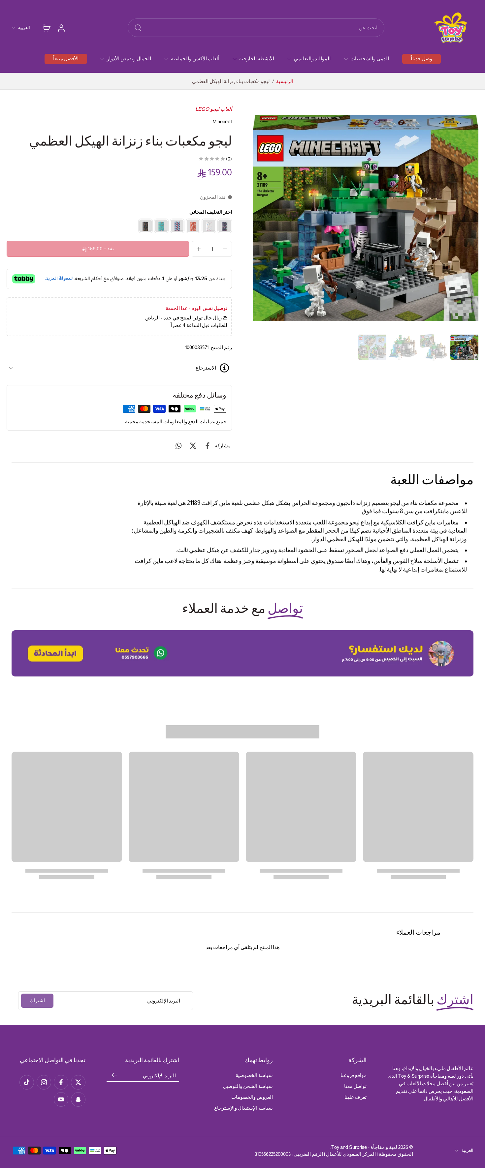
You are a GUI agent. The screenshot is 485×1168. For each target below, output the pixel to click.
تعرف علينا (355, 1097)
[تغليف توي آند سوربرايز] (208, 225)
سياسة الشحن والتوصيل (248, 1086)
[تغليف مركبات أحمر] (193, 225)
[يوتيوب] (61, 1099)
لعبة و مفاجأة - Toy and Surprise (364, 1147)
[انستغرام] (44, 1082)
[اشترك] (114, 1075)
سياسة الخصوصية (254, 1075)
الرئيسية (284, 81)
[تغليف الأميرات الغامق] (224, 225)
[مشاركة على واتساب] (178, 445)
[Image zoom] (365, 218)
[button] (98, 249)
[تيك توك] (26, 1082)
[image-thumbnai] (464, 347)
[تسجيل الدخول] (61, 27)
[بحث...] (138, 27)
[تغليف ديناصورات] (145, 225)
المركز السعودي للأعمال (351, 1154)
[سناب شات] (78, 1099)
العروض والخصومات (252, 1097)
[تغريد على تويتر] (193, 445)
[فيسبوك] (61, 1082)
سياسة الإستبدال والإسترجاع (243, 1108)
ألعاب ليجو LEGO (213, 109)
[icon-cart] (46, 27)
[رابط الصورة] (242, 653)
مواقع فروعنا (353, 1075)
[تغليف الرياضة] (161, 225)
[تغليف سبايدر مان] (177, 225)
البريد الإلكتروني (159, 1075)
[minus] (225, 248)
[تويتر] (78, 1082)
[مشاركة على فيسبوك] (207, 445)
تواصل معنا (355, 1086)
